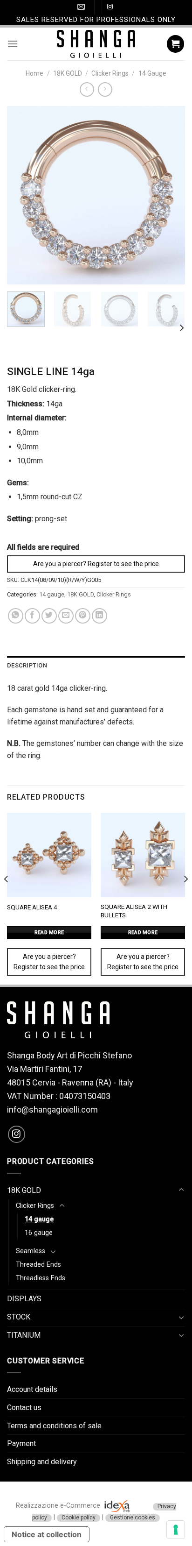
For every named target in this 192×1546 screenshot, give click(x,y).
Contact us (24, 1407)
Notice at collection (47, 1534)
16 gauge (39, 1233)
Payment (21, 1443)
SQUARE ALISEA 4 (32, 907)
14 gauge (152, 73)
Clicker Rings (110, 73)
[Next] (169, 195)
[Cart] (176, 44)
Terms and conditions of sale (54, 1425)
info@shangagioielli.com (52, 1109)
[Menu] (12, 43)
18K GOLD (67, 73)
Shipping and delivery (42, 1461)
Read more (49, 932)
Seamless (30, 1251)
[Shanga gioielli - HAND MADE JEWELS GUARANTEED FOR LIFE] (96, 44)
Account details (32, 1389)
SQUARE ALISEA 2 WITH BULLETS (134, 911)
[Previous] (22, 195)
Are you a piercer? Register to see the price (96, 563)
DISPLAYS (24, 1298)
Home (34, 73)
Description (27, 665)
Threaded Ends (38, 1265)
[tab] (96, 665)
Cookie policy (79, 1517)
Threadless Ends (40, 1278)
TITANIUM (24, 1335)
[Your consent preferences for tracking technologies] (176, 1530)
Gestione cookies (132, 1517)
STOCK (18, 1316)
